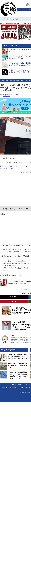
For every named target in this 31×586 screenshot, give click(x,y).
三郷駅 (4, 96)
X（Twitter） (14, 297)
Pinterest (14, 301)
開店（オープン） (18, 23)
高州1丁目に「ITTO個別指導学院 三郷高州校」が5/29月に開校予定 (17, 365)
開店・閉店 (10, 23)
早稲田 (8, 96)
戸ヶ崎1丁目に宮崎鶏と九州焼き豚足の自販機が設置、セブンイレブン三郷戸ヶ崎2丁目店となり (18, 356)
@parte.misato (21, 261)
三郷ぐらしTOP (3, 23)
